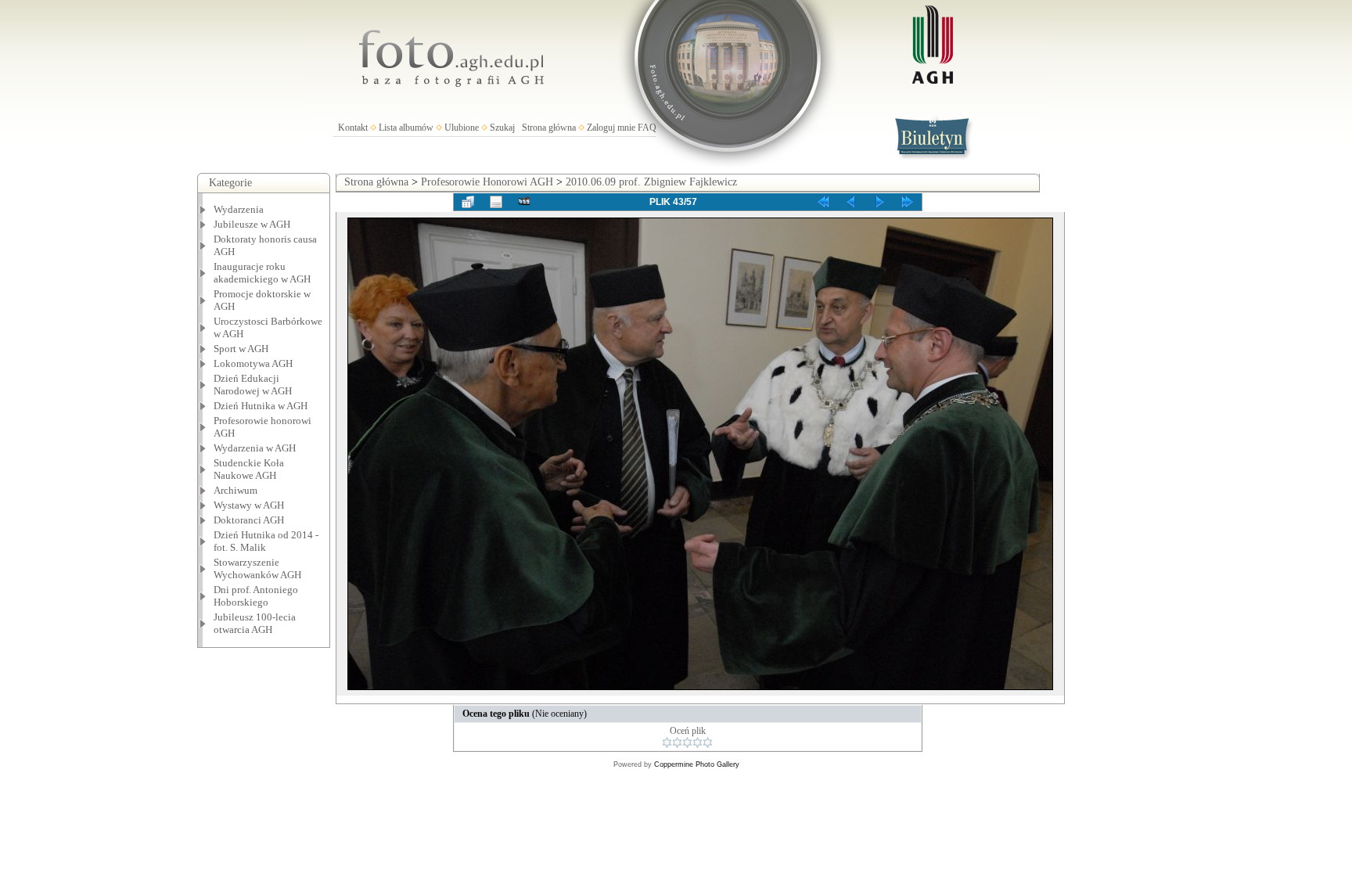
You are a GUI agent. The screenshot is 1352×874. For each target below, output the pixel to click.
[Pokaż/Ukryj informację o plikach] (496, 201)
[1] (667, 742)
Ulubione (461, 127)
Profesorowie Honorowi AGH (487, 182)
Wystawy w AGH (249, 505)
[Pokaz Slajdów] (524, 201)
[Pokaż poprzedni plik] (851, 201)
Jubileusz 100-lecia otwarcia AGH (255, 623)
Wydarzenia (239, 209)
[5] (708, 742)
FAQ (647, 127)
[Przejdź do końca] (908, 201)
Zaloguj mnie (611, 127)
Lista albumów (406, 127)
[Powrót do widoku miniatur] (468, 201)
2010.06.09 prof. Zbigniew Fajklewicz (651, 182)
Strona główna (549, 127)
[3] (687, 742)
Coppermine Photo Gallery (696, 764)
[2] (677, 742)
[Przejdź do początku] (823, 201)
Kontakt (353, 127)
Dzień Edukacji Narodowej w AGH (253, 384)
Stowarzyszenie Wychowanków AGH (257, 568)
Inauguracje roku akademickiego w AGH (262, 273)
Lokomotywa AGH (253, 363)
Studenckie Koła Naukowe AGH (249, 469)
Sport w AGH (241, 348)
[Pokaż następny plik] (879, 201)
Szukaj (502, 127)
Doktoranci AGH (249, 520)
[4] (697, 742)
